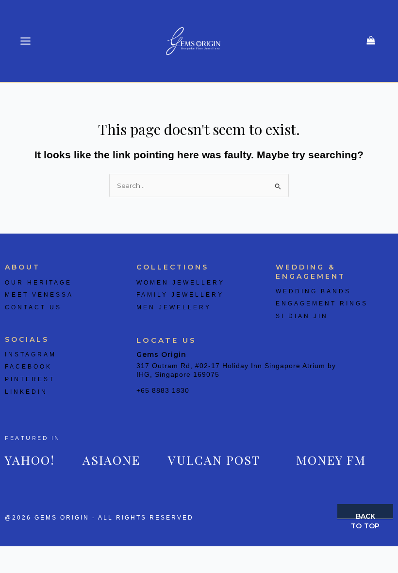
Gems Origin (161, 354)
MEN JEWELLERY (173, 307)
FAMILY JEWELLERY (180, 294)
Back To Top (365, 515)
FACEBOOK (28, 366)
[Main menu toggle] (26, 41)
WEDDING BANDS (313, 291)
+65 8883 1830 (162, 390)
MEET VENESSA (39, 294)
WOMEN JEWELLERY (180, 282)
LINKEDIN (26, 391)
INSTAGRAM (30, 354)
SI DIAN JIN (302, 316)
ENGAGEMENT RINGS (322, 303)
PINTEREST (30, 379)
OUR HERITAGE (38, 282)
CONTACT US (33, 307)
